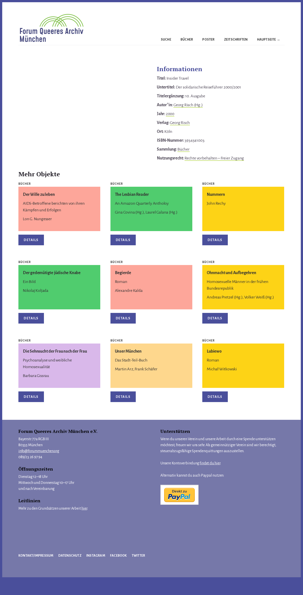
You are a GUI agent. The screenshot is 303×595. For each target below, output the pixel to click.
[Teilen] (30, 583)
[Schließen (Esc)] (42, 583)
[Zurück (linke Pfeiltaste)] (6, 591)
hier (84, 509)
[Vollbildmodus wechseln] (18, 583)
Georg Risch (180, 122)
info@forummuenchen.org (38, 451)
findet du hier (210, 463)
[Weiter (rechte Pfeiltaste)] (18, 591)
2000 (170, 114)
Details (31, 240)
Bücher (183, 149)
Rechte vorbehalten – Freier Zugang (214, 158)
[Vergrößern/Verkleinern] (6, 583)
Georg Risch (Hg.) (188, 105)
